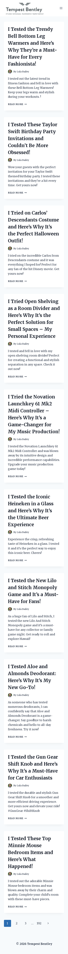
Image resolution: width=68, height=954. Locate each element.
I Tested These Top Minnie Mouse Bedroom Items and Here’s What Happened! (30, 852)
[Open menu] (61, 8)
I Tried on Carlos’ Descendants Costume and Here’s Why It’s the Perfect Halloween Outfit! (33, 227)
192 (39, 923)
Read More (17, 104)
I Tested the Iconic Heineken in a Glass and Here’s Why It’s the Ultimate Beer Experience (30, 511)
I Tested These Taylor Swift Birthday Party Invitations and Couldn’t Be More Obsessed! (32, 138)
